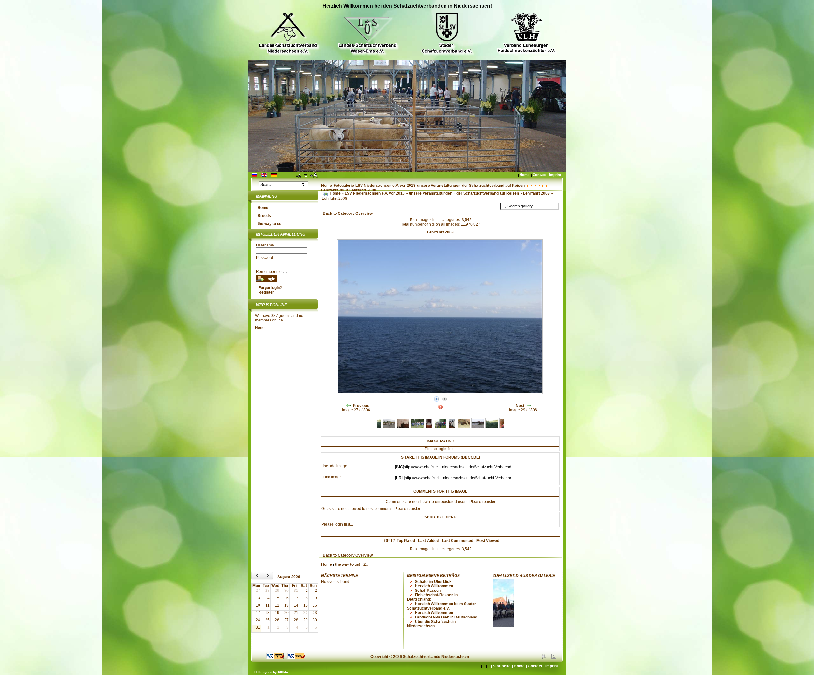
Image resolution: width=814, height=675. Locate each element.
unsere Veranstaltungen (438, 185)
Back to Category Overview (348, 213)
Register (266, 292)
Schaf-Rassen (428, 590)
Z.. (365, 564)
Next (520, 405)
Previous (361, 405)
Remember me (269, 271)
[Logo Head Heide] (526, 33)
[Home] (325, 193)
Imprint (555, 175)
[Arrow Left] (348, 405)
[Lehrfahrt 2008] (389, 427)
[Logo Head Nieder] (288, 34)
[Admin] (544, 657)
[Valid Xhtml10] (275, 658)
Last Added (428, 540)
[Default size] (306, 175)
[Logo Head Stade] (446, 34)
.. (489, 666)
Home (524, 175)
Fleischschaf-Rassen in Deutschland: (432, 597)
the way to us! (270, 223)
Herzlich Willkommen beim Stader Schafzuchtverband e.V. (441, 606)
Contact (539, 175)
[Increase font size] (314, 175)
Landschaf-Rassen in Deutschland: (447, 617)
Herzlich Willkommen (434, 586)
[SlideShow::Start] (436, 399)
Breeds (264, 215)
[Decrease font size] (299, 175)
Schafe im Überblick (433, 581)
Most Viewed (487, 540)
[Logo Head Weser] (367, 34)
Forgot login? (270, 288)
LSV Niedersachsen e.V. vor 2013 (385, 185)
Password (264, 257)
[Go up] (553, 657)
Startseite (502, 666)
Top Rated (406, 540)
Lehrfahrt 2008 (537, 193)
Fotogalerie (344, 185)
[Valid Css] (296, 658)
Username (265, 245)
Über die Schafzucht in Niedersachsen (431, 623)
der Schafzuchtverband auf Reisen (493, 185)
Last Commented (457, 540)
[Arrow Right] (528, 405)
